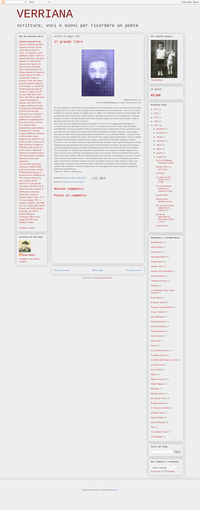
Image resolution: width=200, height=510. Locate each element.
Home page (97, 270)
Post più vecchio (133, 270)
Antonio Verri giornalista (161, 271)
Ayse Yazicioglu (157, 275)
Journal (154, 345)
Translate (171, 471)
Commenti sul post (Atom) (102, 277)
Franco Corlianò (157, 311)
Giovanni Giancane (159, 326)
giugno (160, 152)
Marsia (153, 374)
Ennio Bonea (156, 297)
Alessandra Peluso (158, 256)
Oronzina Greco (157, 393)
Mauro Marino (28, 254)
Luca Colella (156, 369)
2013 (156, 125)
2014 (156, 121)
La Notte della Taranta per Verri (164, 359)
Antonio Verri (156, 266)
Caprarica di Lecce (158, 280)
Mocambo (155, 388)
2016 (156, 113)
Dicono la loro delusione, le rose (164, 200)
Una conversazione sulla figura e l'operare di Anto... (165, 188)
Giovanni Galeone (158, 321)
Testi (153, 427)
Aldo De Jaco (156, 251)
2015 (156, 117)
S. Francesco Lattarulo (160, 407)
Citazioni (66, 181)
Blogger (114, 489)
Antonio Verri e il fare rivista (163, 167)
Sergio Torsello (157, 417)
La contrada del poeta (160, 350)
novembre (161, 132)
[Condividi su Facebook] (101, 178)
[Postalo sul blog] (95, 178)
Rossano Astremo (158, 403)
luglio (159, 148)
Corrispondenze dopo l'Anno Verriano (163, 291)
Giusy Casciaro (157, 335)
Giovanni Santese (158, 331)
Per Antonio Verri (158, 398)
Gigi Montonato (157, 316)
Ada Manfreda (157, 242)
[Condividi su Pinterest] (104, 178)
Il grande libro (162, 194)
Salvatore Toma (157, 412)
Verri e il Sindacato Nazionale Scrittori (165, 161)
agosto (159, 144)
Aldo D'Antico (157, 247)
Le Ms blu (160, 173)
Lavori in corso (162, 225)
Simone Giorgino (158, 422)
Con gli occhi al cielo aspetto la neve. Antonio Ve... (165, 208)
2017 (156, 109)
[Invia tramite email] (93, 178)
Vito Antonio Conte (159, 431)
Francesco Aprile (77, 181)
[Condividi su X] (98, 178)
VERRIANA (45, 14)
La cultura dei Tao (158, 355)
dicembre (161, 128)
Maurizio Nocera (158, 379)
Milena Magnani (157, 383)
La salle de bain (157, 364)
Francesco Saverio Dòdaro (162, 307)
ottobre (160, 136)
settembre (161, 140)
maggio (160, 156)
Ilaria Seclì (155, 340)
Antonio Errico (157, 261)
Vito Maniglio (157, 436)
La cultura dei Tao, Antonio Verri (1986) (164, 180)
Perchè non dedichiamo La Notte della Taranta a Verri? (165, 218)
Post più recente (61, 270)
